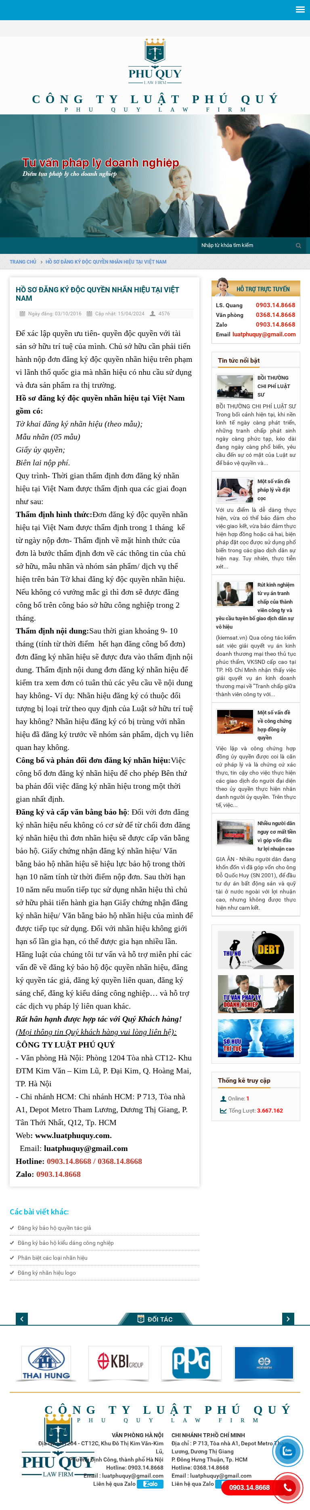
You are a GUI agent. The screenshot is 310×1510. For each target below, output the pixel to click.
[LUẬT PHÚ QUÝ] (155, 61)
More (50, 1364)
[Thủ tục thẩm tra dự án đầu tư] (235, 387)
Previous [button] (12, 174)
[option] (155, 175)
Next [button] (298, 174)
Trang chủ (23, 262)
